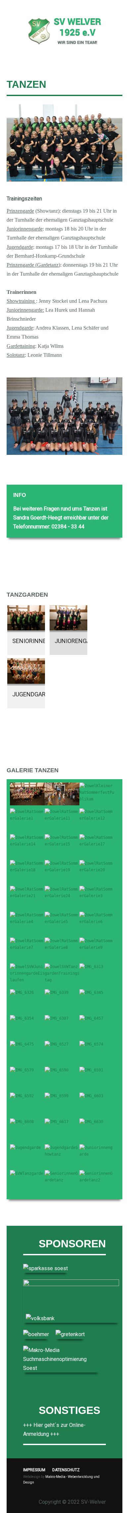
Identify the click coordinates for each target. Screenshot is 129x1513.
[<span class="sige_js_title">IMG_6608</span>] (22, 1121)
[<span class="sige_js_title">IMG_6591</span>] (91, 1070)
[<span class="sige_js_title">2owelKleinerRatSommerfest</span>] (27, 793)
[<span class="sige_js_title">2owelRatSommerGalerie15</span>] (62, 840)
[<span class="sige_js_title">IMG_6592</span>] (22, 1096)
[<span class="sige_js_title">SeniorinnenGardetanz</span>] (62, 1176)
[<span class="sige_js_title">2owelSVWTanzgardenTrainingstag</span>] (62, 973)
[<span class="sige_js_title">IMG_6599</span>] (56, 1096)
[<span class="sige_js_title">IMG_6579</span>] (22, 1070)
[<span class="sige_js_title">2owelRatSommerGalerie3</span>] (96, 892)
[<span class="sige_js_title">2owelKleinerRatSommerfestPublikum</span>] (96, 792)
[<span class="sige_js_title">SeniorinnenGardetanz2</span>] (96, 1176)
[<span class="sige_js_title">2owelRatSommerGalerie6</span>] (96, 918)
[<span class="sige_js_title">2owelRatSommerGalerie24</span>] (62, 892)
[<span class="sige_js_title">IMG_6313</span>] (91, 966)
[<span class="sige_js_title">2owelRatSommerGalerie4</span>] (27, 918)
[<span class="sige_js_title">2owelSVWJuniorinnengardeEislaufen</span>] (27, 973)
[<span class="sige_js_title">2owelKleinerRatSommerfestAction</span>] (62, 793)
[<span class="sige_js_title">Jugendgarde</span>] (25, 1147)
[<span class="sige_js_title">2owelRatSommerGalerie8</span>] (62, 944)
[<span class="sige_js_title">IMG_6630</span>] (91, 1121)
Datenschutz (66, 1470)
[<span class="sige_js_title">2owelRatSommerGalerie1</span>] (27, 814)
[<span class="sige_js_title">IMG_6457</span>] (91, 1018)
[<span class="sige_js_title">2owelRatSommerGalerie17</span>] (96, 840)
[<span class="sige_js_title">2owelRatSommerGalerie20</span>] (96, 866)
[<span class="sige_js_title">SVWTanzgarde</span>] (26, 1173)
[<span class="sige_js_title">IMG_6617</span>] (56, 1121)
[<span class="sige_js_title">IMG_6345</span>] (91, 992)
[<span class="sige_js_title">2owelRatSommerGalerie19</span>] (62, 866)
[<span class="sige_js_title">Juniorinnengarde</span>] (96, 1150)
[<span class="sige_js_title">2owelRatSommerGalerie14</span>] (27, 840)
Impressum (34, 1470)
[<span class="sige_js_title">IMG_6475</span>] (22, 1044)
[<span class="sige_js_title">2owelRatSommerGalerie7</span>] (27, 944)
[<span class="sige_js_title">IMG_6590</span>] (56, 1070)
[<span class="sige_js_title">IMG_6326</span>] (22, 992)
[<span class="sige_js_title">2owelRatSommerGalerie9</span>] (96, 944)
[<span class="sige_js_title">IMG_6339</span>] (56, 992)
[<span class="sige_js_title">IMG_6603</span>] (91, 1096)
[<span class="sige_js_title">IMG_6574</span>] (91, 1044)
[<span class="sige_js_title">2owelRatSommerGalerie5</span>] (62, 918)
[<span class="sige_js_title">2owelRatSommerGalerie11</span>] (62, 814)
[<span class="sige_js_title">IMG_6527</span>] (56, 1044)
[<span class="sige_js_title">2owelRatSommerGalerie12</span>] (96, 814)
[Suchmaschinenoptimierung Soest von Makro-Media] (61, 1359)
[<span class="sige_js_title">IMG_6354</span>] (22, 1018)
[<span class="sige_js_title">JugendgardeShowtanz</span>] (62, 1150)
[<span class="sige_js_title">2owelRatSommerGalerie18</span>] (27, 866)
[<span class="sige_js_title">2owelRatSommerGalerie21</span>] (27, 892)
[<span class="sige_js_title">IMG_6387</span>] (56, 1018)
